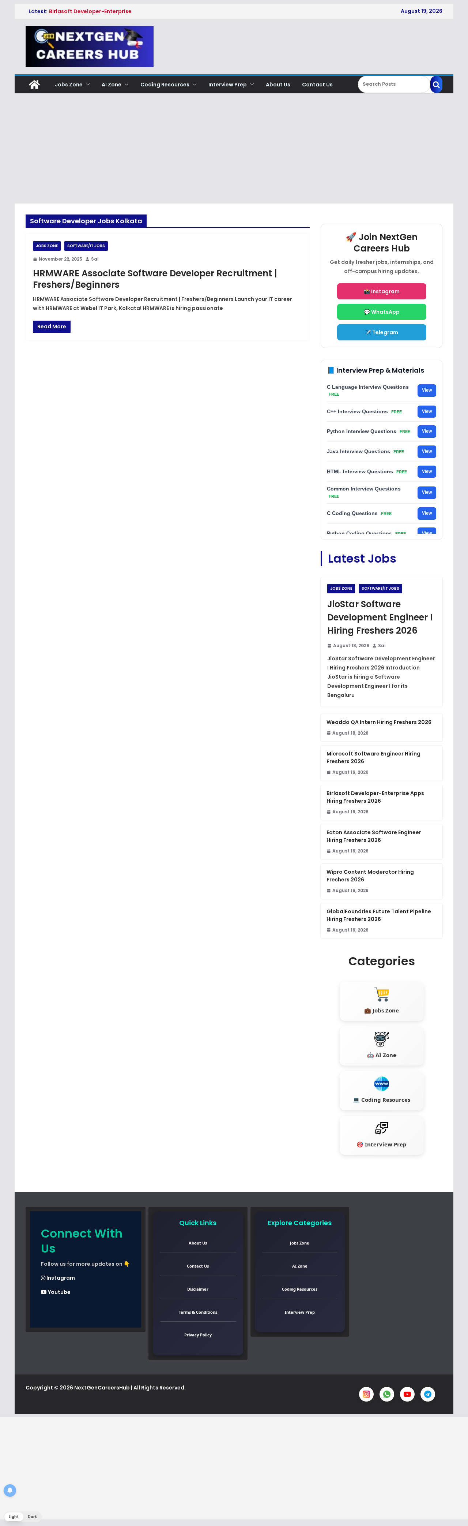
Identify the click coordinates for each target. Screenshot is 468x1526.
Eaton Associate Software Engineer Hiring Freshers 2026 (374, 836)
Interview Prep (227, 84)
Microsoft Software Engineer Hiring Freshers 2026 (373, 757)
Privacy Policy (198, 1334)
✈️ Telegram (381, 332)
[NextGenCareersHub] (34, 84)
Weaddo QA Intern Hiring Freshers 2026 (379, 722)
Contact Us (317, 84)
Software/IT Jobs (86, 246)
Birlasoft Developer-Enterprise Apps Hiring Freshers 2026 (375, 797)
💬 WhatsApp (382, 312)
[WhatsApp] (387, 1394)
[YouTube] (407, 1394)
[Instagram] (366, 1394)
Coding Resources (164, 84)
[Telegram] (427, 1394)
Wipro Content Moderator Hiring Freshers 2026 (370, 875)
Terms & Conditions (198, 1312)
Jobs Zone (69, 84)
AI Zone (111, 84)
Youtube (59, 1292)
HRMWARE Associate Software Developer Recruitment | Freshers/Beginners (155, 279)
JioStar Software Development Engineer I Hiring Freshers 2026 (380, 617)
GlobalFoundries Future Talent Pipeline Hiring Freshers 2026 (379, 915)
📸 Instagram (382, 291)
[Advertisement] (234, 148)
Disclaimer (197, 1289)
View (427, 390)
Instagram (60, 1277)
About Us (278, 84)
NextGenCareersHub (102, 1387)
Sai (94, 259)
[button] (86, 84)
